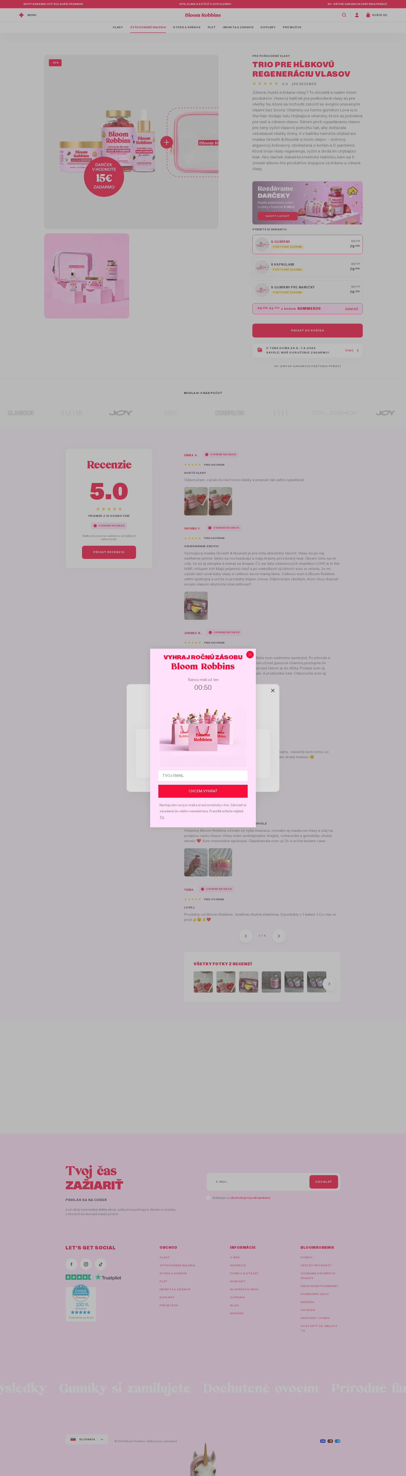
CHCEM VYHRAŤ (203, 791)
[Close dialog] (250, 654)
